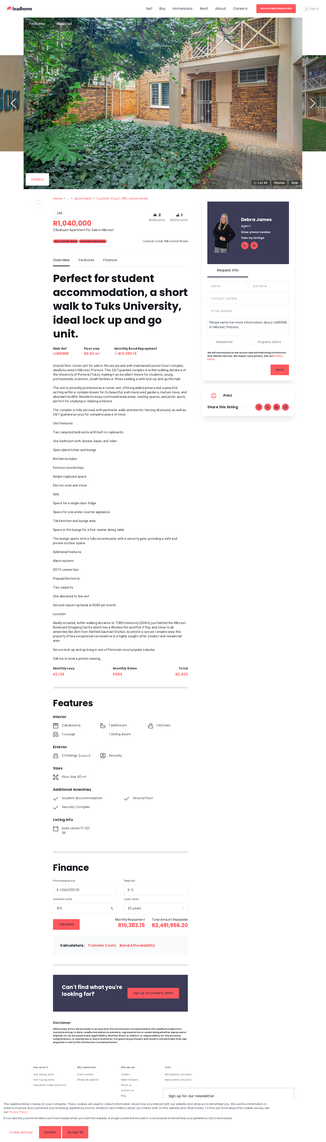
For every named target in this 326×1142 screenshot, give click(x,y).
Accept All (75, 1132)
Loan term (131, 899)
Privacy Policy (18, 1112)
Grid (294, 183)
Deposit (129, 881)
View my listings (252, 238)
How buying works (44, 1079)
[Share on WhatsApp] (276, 407)
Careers (125, 1074)
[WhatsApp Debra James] (254, 245)
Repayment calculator (178, 1079)
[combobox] (161, 908)
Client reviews (85, 1074)
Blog (123, 1095)
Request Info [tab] (228, 270)
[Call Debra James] (245, 245)
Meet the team (129, 1079)
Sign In (314, 8)
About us (126, 1085)
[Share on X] (267, 407)
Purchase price (64, 881)
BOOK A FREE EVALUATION (276, 8)
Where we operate (87, 1079)
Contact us (127, 1090)
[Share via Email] (285, 407)
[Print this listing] (213, 395)
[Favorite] (38, 202)
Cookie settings (21, 1132)
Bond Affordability (137, 945)
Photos (279, 183)
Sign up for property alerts (153, 993)
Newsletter (224, 342)
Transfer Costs (102, 945)
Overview (61, 260)
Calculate (66, 924)
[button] (13, 103)
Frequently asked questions (49, 1085)
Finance (110, 260)
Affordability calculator (178, 1074)
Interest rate (62, 899)
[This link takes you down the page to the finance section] (116, 353)
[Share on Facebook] (258, 407)
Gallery (37, 179)
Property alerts (269, 342)
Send (280, 369)
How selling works (43, 1074)
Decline (50, 1132)
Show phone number (256, 232)
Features (86, 260)
